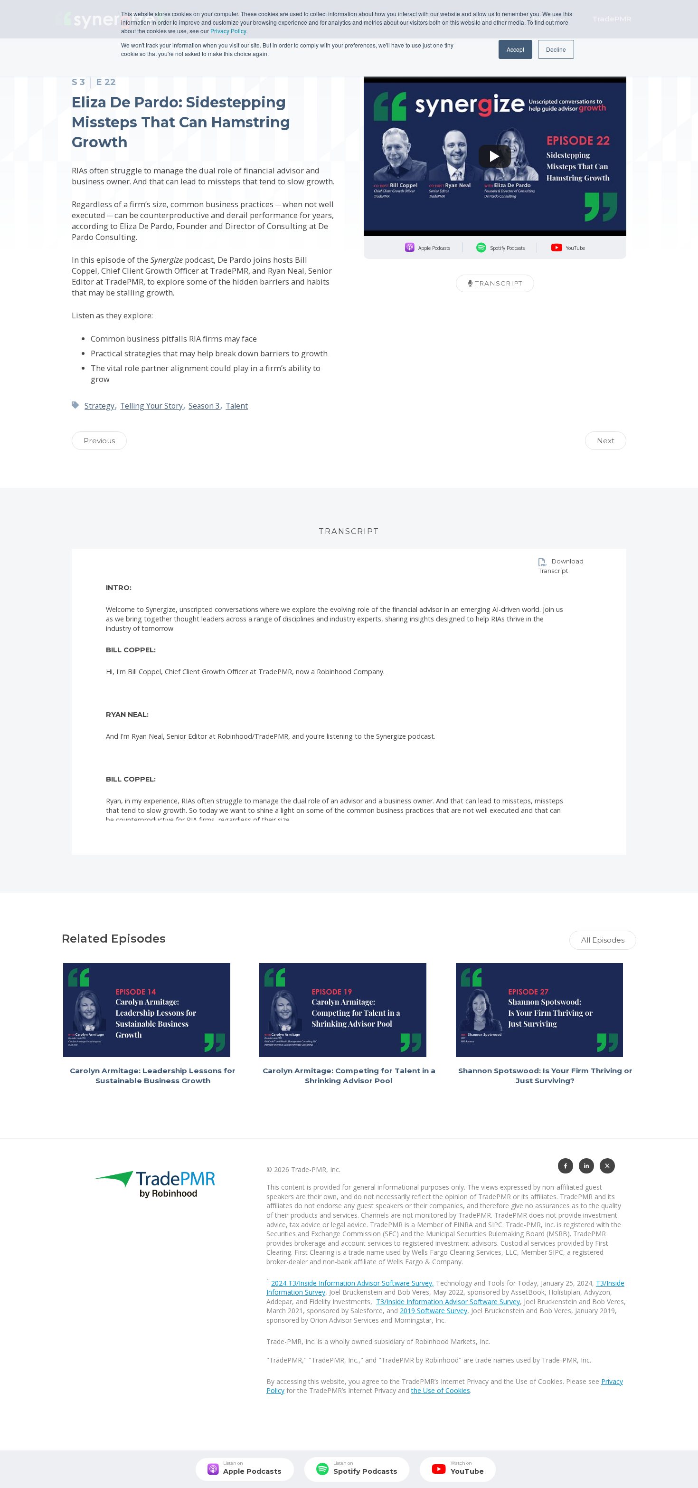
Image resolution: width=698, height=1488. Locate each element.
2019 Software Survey (433, 1310)
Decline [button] (556, 49)
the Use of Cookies (440, 1390)
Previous (99, 440)
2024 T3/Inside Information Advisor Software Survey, (352, 1283)
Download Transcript (561, 566)
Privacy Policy (228, 31)
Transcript (497, 283)
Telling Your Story (151, 406)
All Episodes (602, 939)
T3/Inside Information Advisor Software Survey (448, 1301)
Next (605, 440)
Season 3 (204, 406)
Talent (237, 406)
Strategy (99, 406)
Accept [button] (515, 49)
